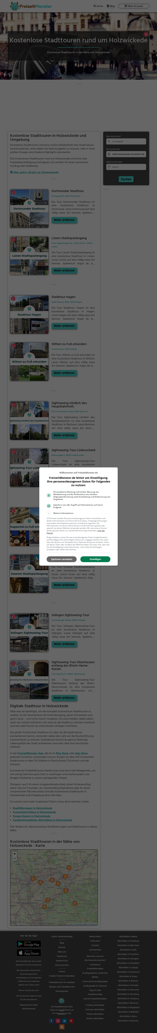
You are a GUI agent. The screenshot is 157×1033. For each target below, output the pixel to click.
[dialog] (78, 516)
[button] (78, 513)
